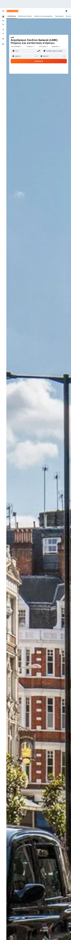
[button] (3, 11)
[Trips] (3, 39)
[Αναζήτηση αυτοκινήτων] (3, 24)
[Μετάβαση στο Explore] (3, 30)
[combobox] (43, 46)
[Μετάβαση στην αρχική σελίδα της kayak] (12, 11)
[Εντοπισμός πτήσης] (3, 33)
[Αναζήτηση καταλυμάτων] (3, 20)
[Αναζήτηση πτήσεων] (3, 17)
